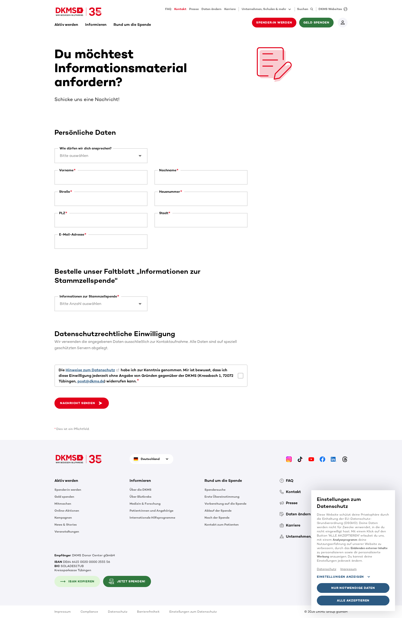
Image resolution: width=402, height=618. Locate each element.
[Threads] (345, 459)
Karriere (230, 9)
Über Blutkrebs (140, 496)
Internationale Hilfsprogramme (152, 517)
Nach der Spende (216, 517)
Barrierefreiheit (148, 611)
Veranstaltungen (66, 531)
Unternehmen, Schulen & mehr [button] (264, 9)
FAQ (168, 9)
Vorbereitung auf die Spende (225, 503)
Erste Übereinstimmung (221, 496)
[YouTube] (311, 459)
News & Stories (65, 524)
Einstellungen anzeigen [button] (340, 576)
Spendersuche (214, 489)
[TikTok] (300, 459)
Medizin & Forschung (145, 503)
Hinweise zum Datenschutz (90, 370)
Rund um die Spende (132, 24)
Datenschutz (117, 611)
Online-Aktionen (66, 510)
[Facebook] (322, 459)
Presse (194, 9)
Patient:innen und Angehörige (151, 510)
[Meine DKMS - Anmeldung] (343, 22)
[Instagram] (289, 459)
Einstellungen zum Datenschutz (193, 611)
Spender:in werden (67, 489)
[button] (81, 403)
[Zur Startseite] (78, 11)
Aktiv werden (66, 24)
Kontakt (180, 9)
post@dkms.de (90, 381)
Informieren (96, 24)
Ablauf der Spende (217, 510)
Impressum (62, 611)
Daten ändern (211, 9)
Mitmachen (62, 503)
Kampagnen (63, 517)
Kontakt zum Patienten (221, 524)
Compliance (89, 611)
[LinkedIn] (333, 459)
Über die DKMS (140, 489)
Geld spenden (64, 496)
